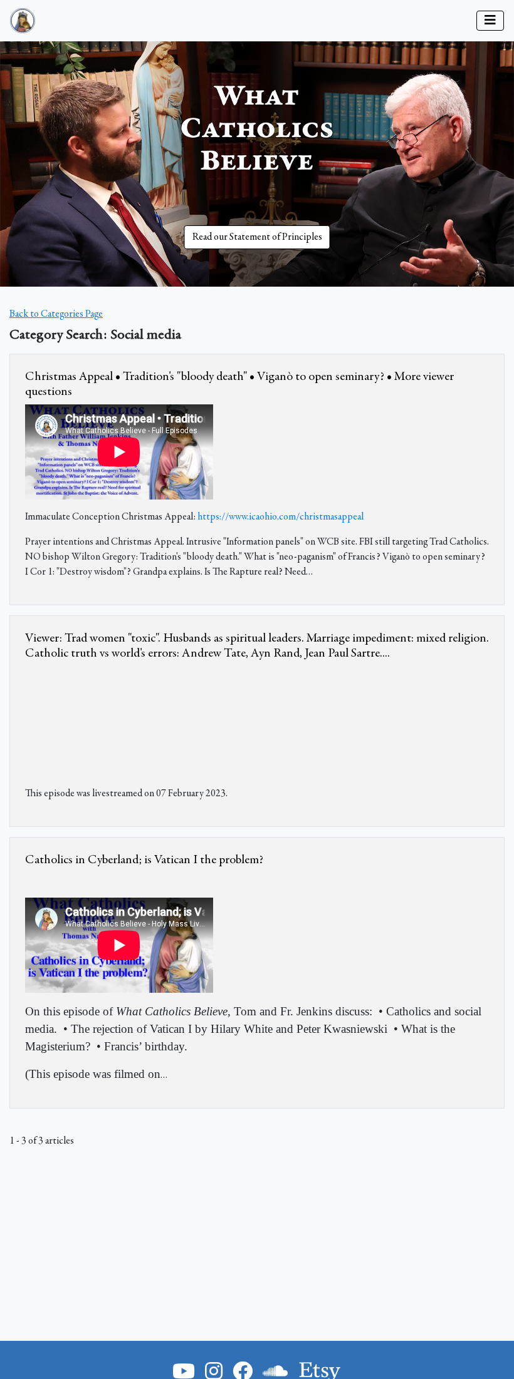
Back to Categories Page (56, 314)
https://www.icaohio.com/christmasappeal (280, 517)
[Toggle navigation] (490, 21)
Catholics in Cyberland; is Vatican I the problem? (144, 860)
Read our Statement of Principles (257, 237)
